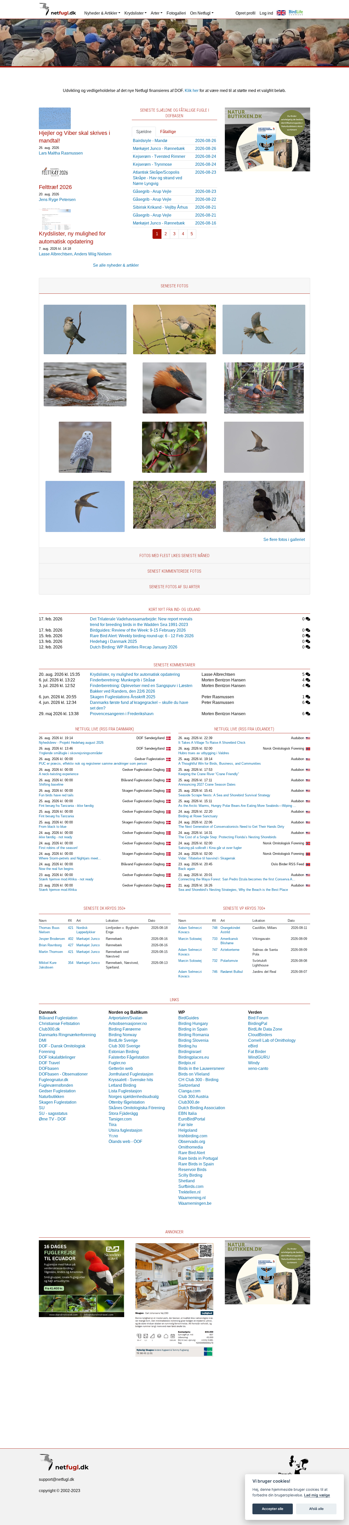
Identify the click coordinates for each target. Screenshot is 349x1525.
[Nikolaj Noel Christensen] (174, 471)
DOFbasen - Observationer (63, 1074)
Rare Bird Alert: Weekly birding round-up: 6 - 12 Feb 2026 (142, 636)
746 (214, 972)
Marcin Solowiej (190, 939)
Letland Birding (122, 1085)
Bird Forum (258, 1018)
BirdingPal (257, 1023)
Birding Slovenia (193, 1040)
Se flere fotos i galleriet (284, 539)
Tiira (113, 1124)
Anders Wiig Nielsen (92, 254)
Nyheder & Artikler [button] (100, 13)
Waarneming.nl (192, 1198)
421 (70, 928)
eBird (253, 1046)
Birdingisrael (189, 1051)
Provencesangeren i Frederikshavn (122, 714)
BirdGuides (188, 1018)
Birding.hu (187, 1046)
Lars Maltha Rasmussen (61, 153)
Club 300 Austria (193, 1096)
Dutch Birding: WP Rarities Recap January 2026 (133, 647)
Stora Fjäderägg (123, 1113)
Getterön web (121, 1068)
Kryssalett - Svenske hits (131, 1080)
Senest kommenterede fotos (174, 571)
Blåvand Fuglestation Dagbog (143, 780)
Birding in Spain (192, 1029)
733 (214, 939)
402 (70, 939)
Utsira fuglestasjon (125, 1130)
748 (214, 928)
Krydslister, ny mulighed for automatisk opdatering (135, 674)
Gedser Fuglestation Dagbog (143, 770)
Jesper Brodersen (52, 939)
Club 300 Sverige (124, 1046)
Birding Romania (193, 1035)
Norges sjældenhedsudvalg (134, 1096)
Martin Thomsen (51, 952)
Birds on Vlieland (194, 1074)
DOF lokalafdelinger (57, 1057)
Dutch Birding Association (201, 1108)
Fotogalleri (176, 13)
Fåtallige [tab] (168, 131)
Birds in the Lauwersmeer (201, 1068)
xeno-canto (258, 1068)
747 (214, 950)
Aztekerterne (229, 950)
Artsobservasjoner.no (128, 1023)
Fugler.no (117, 1063)
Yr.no (113, 1136)
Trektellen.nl (189, 1192)
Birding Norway (123, 1035)
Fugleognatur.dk (53, 1080)
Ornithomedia (190, 1147)
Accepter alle (272, 1509)
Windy (254, 1063)
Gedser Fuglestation (150, 759)
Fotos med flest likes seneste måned (174, 555)
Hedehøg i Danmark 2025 (113, 641)
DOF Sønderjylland (150, 738)
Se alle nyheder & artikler (116, 265)
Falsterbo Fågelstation (129, 1057)
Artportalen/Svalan (125, 1018)
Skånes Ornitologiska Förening (137, 1108)
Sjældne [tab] (144, 131)
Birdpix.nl (186, 1063)
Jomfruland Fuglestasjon (131, 1074)
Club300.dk (49, 1029)
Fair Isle (185, 1124)
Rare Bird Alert (191, 1153)
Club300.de (189, 1102)
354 (70, 963)
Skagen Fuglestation (57, 1102)
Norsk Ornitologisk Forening (283, 748)
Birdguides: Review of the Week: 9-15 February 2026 (138, 630)
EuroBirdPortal (191, 1119)
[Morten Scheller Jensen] (85, 353)
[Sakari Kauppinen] (85, 471)
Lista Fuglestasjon (125, 1091)
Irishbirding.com (192, 1136)
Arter (155, 13)
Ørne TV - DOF (52, 1119)
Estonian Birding (124, 1051)
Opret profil (245, 13)
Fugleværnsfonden (56, 1085)
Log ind (266, 13)
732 (214, 961)
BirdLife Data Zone (265, 1029)
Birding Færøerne (125, 1029)
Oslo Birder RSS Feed (287, 864)
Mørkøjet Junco (88, 939)
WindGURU (259, 1057)
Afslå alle (316, 1509)
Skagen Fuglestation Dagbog (143, 791)
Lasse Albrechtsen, (56, 254)
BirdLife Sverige (123, 1040)
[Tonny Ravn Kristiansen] (264, 471)
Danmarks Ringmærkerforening (67, 1035)
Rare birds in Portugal (198, 1158)
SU (42, 1108)
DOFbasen (49, 1068)
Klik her (192, 90)
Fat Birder (257, 1051)
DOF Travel (49, 1063)
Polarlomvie (229, 961)
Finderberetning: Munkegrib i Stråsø (122, 680)
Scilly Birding (190, 1175)
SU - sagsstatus (53, 1113)
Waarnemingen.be (195, 1203)
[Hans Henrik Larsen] (85, 405)
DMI (42, 1040)
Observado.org (191, 1141)
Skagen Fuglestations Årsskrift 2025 (122, 697)
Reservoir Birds (192, 1169)
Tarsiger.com (120, 1119)
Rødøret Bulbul (231, 972)
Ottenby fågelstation (127, 1102)
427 (70, 945)
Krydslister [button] (134, 13)
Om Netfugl (200, 13)
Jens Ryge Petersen (57, 199)
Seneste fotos (174, 285)
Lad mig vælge (317, 1495)
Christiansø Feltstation (59, 1023)
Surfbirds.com (190, 1186)
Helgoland (187, 1130)
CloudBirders (260, 1035)
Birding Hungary (193, 1023)
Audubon (297, 738)
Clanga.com (189, 1091)
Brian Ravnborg (50, 945)
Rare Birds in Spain (196, 1164)
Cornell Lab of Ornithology (272, 1040)
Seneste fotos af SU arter (174, 586)
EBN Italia (187, 1113)
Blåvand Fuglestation (58, 1018)
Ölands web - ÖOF (125, 1141)
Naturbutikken (51, 1096)
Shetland (186, 1181)
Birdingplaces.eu (193, 1057)
